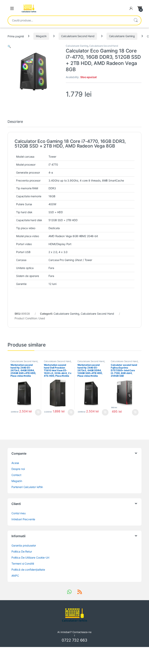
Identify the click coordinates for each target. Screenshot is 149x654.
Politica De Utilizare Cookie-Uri (30, 557)
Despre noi (18, 469)
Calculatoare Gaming (122, 36)
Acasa (15, 463)
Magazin (41, 36)
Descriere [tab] (15, 122)
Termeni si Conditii (22, 563)
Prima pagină (16, 36)
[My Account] (131, 8)
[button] (9, 46)
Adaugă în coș (37, 412)
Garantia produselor (23, 545)
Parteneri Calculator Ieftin (27, 487)
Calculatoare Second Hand (77, 36)
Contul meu (18, 513)
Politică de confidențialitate (28, 569)
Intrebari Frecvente (23, 519)
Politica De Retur (21, 551)
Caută (135, 20)
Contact (16, 475)
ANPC (15, 575)
